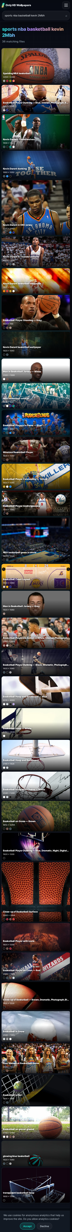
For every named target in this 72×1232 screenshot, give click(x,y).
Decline (44, 1226)
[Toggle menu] (66, 5)
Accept (27, 1226)
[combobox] (34, 15)
